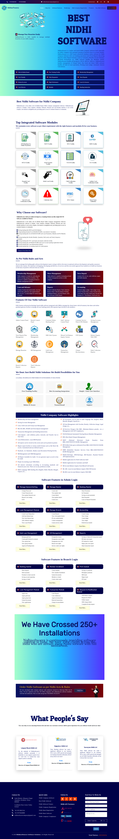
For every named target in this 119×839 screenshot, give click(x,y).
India (117, 781)
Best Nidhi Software (45, 801)
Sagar (97, 780)
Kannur (45, 780)
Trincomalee (74, 781)
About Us (47, 8)
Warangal (13, 781)
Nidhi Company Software (46, 798)
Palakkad (51, 780)
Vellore (3, 781)
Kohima (116, 780)
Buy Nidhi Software (101, 8)
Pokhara (90, 781)
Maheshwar (81, 780)
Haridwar (19, 781)
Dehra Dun (18, 781)
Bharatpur (95, 781)
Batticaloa (78, 781)
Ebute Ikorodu (65, 781)
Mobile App (67, 8)
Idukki (44, 780)
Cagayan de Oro (41, 781)
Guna (71, 780)
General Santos (30, 781)
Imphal (108, 780)
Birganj (92, 781)
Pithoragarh (22, 781)
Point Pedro (77, 781)
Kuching (113, 781)
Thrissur (56, 780)
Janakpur (96, 781)
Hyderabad (5, 781)
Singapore (105, 781)
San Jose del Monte (45, 781)
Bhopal (64, 780)
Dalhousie (22, 780)
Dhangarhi (97, 781)
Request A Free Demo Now (24, 250)
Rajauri (38, 780)
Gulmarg (34, 780)
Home (41, 8)
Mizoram (113, 780)
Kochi (46, 780)
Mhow (84, 780)
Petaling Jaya (115, 781)
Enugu (59, 781)
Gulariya (104, 781)
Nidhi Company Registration (79, 8)
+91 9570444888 (22, 1)
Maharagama (86, 781)
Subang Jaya (112, 781)
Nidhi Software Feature (46, 804)
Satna (99, 780)
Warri (63, 781)
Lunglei (114, 780)
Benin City (54, 781)
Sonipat (17, 780)
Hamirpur (24, 780)
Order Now (80, 690)
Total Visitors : (98, 835)
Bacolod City (38, 781)
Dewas (70, 780)
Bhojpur (63, 780)
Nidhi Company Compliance (47, 816)
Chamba (21, 780)
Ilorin (57, 781)
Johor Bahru (110, 781)
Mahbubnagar (9, 781)
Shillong (112, 780)
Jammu (35, 780)
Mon (117, 780)
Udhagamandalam (2, 781)
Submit (96, 828)
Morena (85, 780)
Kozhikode (49, 780)
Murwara (86, 780)
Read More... (22, 503)
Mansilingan (39, 781)
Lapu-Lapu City (48, 781)
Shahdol (101, 780)
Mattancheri (50, 780)
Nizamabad (10, 781)
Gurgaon (7, 780)
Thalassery (52, 780)
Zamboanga (36, 781)
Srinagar (39, 780)
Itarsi (75, 780)
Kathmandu (89, 781)
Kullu (26, 780)
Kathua (36, 780)
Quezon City (25, 781)
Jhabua (77, 780)
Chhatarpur (66, 780)
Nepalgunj (102, 781)
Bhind (62, 780)
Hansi (8, 780)
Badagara (43, 780)
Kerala (41, 780)
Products (91, 8)
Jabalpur (76, 780)
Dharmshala (23, 780)
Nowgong (92, 780)
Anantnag (32, 780)
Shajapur (102, 780)
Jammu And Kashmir (31, 780)
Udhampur (40, 780)
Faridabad (4, 780)
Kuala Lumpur (108, 781)
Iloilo (43, 781)
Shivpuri (104, 780)
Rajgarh (95, 780)
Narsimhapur (87, 780)
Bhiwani (2, 780)
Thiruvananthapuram (54, 780)
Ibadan (50, 781)
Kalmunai (75, 781)
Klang (109, 781)
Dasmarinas (42, 781)
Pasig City (32, 781)
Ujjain (105, 780)
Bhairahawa (103, 781)
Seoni (100, 780)
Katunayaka (79, 781)
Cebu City (28, 781)
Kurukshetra (12, 780)
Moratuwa (69, 781)
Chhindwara (68, 780)
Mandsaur (83, 780)
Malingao (27, 781)
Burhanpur (65, 780)
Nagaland (115, 780)
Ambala (1, 780)
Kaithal (10, 780)
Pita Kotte (72, 781)
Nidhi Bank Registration (46, 810)
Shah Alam (116, 781)
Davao (26, 781)
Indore (74, 780)
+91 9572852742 (13, 1)
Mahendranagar (100, 781)
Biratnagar (91, 781)
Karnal (11, 780)
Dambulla (85, 781)
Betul (60, 780)
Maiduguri (55, 781)
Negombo (70, 781)
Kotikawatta (87, 781)
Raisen (94, 780)
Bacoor (46, 781)
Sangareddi (12, 781)
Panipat (13, 780)
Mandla (82, 780)
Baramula (33, 780)
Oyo (58, 781)
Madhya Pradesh (57, 780)
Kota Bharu (106, 781)
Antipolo (33, 781)
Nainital (21, 781)
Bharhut (61, 780)
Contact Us (91, 1)
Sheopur (103, 780)
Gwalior (72, 780)
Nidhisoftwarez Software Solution (28, 834)
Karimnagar (6, 781)
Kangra (25, 780)
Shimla (28, 780)
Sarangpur (98, 780)
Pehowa (14, 780)
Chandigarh (3, 780)
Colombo (67, 781)
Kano (49, 781)
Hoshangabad (73, 780)
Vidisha (106, 780)
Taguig (31, 781)
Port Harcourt (52, 781)
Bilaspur (20, 780)
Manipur (107, 780)
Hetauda (101, 781)
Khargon (80, 780)
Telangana (4, 781)
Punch (37, 780)
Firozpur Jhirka (6, 780)
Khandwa (79, 780)
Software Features (57, 8)
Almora (17, 781)
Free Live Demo (112, 8)
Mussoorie (20, 781)
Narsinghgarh (89, 780)
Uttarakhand (16, 781)
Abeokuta (60, 781)
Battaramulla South (84, 781)
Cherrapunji (111, 780)
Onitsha (62, 781)
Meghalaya (109, 780)
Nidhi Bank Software (45, 813)
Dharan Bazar (94, 781)
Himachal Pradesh (19, 780)
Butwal (98, 781)
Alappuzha (42, 780)
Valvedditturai (81, 781)
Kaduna (51, 781)
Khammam (7, 781)
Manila (23, 781)
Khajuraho (78, 780)
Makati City (35, 781)
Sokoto (61, 781)
